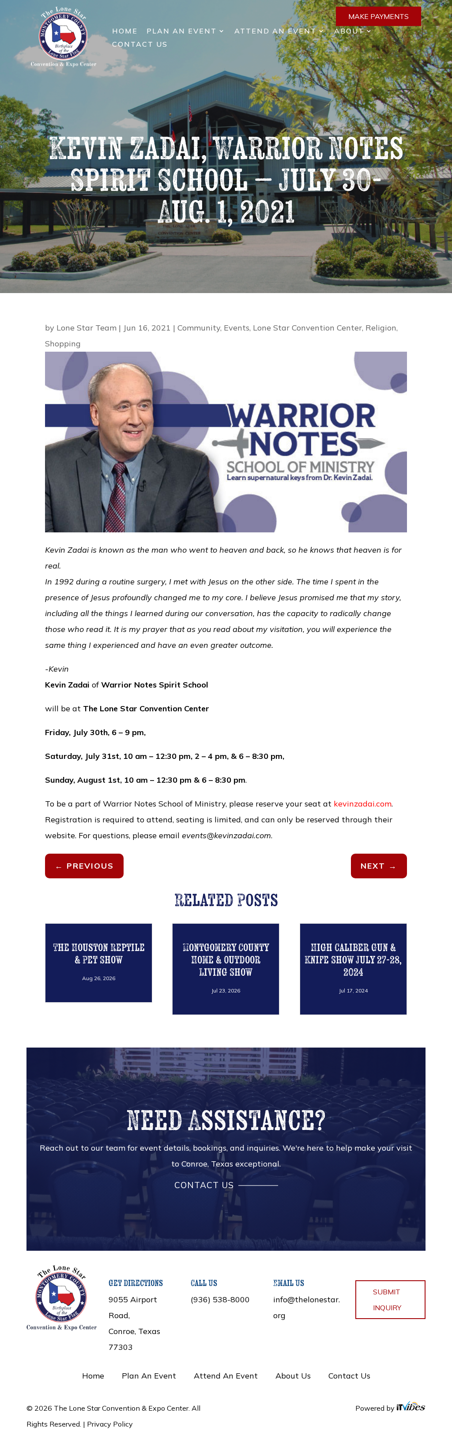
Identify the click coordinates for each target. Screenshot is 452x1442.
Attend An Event (275, 31)
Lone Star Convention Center (307, 328)
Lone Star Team (86, 328)
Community (198, 328)
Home (125, 31)
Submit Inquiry (387, 1299)
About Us (293, 1376)
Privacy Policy (110, 1424)
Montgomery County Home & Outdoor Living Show (226, 959)
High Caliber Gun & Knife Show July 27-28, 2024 (353, 959)
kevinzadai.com (363, 804)
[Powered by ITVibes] (411, 1408)
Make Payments (378, 16)
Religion (380, 328)
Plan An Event (182, 31)
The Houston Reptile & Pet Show (99, 953)
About (349, 31)
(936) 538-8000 (220, 1299)
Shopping (63, 343)
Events (236, 328)
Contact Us (140, 44)
